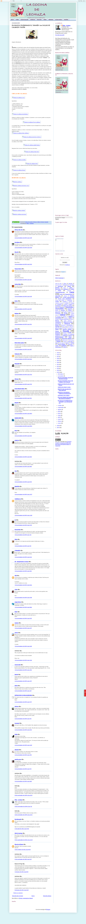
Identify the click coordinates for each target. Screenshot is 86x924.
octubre (60, 405)
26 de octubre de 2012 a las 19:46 (23, 849)
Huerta (71, 319)
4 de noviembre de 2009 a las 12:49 (23, 745)
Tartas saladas (61, 344)
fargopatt (17, 363)
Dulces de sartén (29, 222)
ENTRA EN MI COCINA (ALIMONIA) (23, 695)
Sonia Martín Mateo (20, 388)
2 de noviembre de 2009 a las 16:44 (23, 359)
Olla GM (71, 326)
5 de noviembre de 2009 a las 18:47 (23, 781)
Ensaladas (70, 308)
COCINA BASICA (58, 19)
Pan (65, 327)
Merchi (16, 252)
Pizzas (64, 332)
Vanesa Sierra (18, 268)
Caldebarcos (18, 499)
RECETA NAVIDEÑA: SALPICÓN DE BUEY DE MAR (65, 378)
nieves (16, 632)
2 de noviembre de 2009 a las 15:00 (23, 247)
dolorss (17, 706)
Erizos (56, 310)
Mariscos (67, 323)
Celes (16, 589)
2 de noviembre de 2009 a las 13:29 (23, 237)
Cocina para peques (59, 300)
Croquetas (59, 304)
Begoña (16, 402)
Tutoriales (70, 344)
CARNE (17, 19)
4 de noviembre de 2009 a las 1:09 (23, 681)
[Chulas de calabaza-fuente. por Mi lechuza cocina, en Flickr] (19, 170)
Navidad (57, 326)
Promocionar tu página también (60, 250)
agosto (60, 409)
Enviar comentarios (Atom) (26, 898)
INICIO (12, 19)
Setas (56, 342)
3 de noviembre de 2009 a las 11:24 (23, 557)
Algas (65, 283)
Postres (42, 222)
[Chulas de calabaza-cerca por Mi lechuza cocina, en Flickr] (18, 97)
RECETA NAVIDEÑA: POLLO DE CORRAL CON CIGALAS (65, 381)
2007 (58, 427)
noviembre (61, 376)
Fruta (65, 313)
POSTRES (66, 19)
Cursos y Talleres (68, 304)
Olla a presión (65, 326)
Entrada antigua (47, 896)
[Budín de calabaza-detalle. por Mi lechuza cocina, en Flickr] (18, 210)
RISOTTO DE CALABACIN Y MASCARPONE (64, 389)
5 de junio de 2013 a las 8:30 (21, 871)
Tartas (72, 342)
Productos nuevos (67, 335)
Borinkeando (18, 819)
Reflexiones (65, 339)
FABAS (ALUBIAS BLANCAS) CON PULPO (66, 384)
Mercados (63, 325)
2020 (58, 354)
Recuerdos (58, 340)
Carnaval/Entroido (60, 292)
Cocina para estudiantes (65, 298)
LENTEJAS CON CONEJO (63, 395)
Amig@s (70, 283)
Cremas (72, 303)
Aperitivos (60, 286)
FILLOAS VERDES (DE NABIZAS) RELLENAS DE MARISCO (65, 398)
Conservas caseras (59, 303)
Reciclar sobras (66, 338)
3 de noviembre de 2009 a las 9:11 (23, 546)
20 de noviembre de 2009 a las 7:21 (23, 806)
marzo (60, 419)
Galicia (38, 222)
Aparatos (72, 284)
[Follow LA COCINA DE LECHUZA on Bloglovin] (60, 272)
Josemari (17, 723)
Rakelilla (17, 486)
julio (59, 411)
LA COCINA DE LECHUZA (59, 238)
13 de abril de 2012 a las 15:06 (22, 828)
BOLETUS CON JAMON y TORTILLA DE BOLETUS (64, 393)
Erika (16, 734)
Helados (65, 317)
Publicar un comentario (18, 892)
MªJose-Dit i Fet (19, 229)
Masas (57, 325)
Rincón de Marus (19, 844)
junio (59, 413)
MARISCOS (32, 19)
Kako (16, 611)
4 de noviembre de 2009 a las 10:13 (23, 729)
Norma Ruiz (18, 529)
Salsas (58, 341)
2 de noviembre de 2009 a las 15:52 (23, 324)
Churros (65, 295)
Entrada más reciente (17, 896)
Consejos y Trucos (67, 301)
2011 (58, 368)
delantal (17, 749)
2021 (58, 352)
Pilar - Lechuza (30, 223)
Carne (72, 292)
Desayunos (58, 305)
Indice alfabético (68, 320)
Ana (16, 471)
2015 (58, 360)
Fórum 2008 (57, 311)
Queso (57, 338)
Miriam (17, 379)
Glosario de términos (61, 316)
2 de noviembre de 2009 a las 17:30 (23, 384)
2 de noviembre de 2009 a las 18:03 (23, 413)
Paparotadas (70, 327)
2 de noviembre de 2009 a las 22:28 (23, 515)
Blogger (48, 909)
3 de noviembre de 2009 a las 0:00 (23, 525)
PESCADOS (39, 19)
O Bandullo (17, 550)
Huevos (57, 320)
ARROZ (45, 19)
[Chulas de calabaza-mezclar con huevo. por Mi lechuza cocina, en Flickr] (31, 137)
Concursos (69, 300)
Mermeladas (70, 325)
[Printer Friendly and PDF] (15, 222)
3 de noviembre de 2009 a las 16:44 (23, 585)
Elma (56, 307)
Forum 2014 (70, 311)
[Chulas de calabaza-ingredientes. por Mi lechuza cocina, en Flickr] (20, 114)
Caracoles (69, 290)
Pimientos (58, 332)
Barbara (17, 313)
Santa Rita (70, 341)
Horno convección (64, 319)
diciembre (60, 374)
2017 (58, 356)
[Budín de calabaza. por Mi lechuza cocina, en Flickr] (17, 181)
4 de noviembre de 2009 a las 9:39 (23, 702)
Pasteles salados (67, 329)
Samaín (46, 222)
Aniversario (65, 284)
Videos (64, 347)
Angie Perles (18, 602)
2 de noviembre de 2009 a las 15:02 (23, 264)
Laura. (16, 301)
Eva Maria (17, 242)
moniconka (18, 664)
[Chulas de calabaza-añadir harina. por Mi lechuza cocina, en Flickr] (31, 145)
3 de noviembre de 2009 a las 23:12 (23, 670)
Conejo (57, 301)
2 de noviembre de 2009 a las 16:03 (23, 338)
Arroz (69, 286)
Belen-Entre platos (19, 342)
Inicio (33, 896)
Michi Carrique (18, 833)
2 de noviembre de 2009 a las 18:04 (23, 426)
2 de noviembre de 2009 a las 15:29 (23, 296)
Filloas (70, 310)
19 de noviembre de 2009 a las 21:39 (23, 795)
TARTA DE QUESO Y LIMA (64, 387)
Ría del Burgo (71, 339)
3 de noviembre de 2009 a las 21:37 (23, 628)
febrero (60, 421)
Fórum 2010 (64, 311)
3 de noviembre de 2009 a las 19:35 (23, 618)
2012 (58, 366)
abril (59, 417)
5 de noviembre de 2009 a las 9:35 (23, 769)
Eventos (63, 310)
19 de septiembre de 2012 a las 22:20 (24, 840)
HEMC (70, 317)
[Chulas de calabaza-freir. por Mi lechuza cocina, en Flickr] (31, 163)
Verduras (64, 345)
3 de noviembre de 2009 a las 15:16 (23, 571)
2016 (58, 358)
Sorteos (67, 342)
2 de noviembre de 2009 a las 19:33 (23, 481)
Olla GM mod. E (58, 327)
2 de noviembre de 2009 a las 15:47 (23, 309)
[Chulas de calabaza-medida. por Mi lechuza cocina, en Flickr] (19, 159)
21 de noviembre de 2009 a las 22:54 (23, 814)
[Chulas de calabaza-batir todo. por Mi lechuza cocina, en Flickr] (31, 151)
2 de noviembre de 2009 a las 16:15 (23, 349)
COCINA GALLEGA (24, 19)
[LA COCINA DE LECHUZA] (59, 249)
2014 (58, 362)
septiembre (61, 407)
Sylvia (16, 685)
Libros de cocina (68, 322)
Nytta (16, 539)
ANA (16, 575)
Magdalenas (58, 323)
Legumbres (58, 322)
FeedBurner (67, 264)
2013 (58, 364)
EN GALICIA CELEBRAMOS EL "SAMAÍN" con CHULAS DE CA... (65, 402)
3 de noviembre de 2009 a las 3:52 (23, 534)
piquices (17, 440)
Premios (65, 334)
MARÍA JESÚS (18, 418)
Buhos (64, 287)
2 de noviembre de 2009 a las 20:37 (23, 494)
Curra (16, 328)
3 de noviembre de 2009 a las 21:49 (23, 646)
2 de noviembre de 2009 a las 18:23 (23, 435)
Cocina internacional (68, 297)
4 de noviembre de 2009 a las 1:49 (23, 690)
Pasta (57, 329)
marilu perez (18, 759)
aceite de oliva (58, 283)
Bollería (57, 287)
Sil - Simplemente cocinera (22, 561)
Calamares (65, 289)
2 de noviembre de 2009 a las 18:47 (23, 466)
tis (15, 520)
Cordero (66, 303)
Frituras (35, 222)
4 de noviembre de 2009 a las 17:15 (23, 755)
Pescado (66, 331)
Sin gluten (62, 342)
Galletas (72, 314)
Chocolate (57, 295)
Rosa (16, 430)
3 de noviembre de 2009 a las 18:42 (23, 607)
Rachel (16, 674)
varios (56, 345)
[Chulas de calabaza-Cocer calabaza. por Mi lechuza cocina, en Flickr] (32, 122)
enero (59, 423)
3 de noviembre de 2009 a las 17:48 (23, 597)
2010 (58, 370)
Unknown (17, 354)
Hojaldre (57, 319)
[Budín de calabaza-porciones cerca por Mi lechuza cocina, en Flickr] (20, 185)
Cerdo (61, 294)
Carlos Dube (18, 284)
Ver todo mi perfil (59, 35)
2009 (58, 372)
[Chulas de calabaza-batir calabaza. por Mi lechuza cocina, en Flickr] (20, 133)
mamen (17, 623)
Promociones (59, 337)
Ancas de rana (58, 284)
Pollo (69, 332)
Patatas (57, 331)
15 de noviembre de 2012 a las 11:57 (23, 859)
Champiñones (68, 294)
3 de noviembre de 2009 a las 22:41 (23, 660)
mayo (59, 415)
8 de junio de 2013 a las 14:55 (22, 890)
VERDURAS (50, 19)
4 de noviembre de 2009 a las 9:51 (23, 718)
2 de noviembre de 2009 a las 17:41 (23, 398)
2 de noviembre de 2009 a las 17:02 (23, 374)
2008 (58, 425)
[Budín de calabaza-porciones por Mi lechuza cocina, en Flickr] (19, 214)
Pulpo (70, 337)
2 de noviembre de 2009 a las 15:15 (23, 279)
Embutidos (61, 307)
